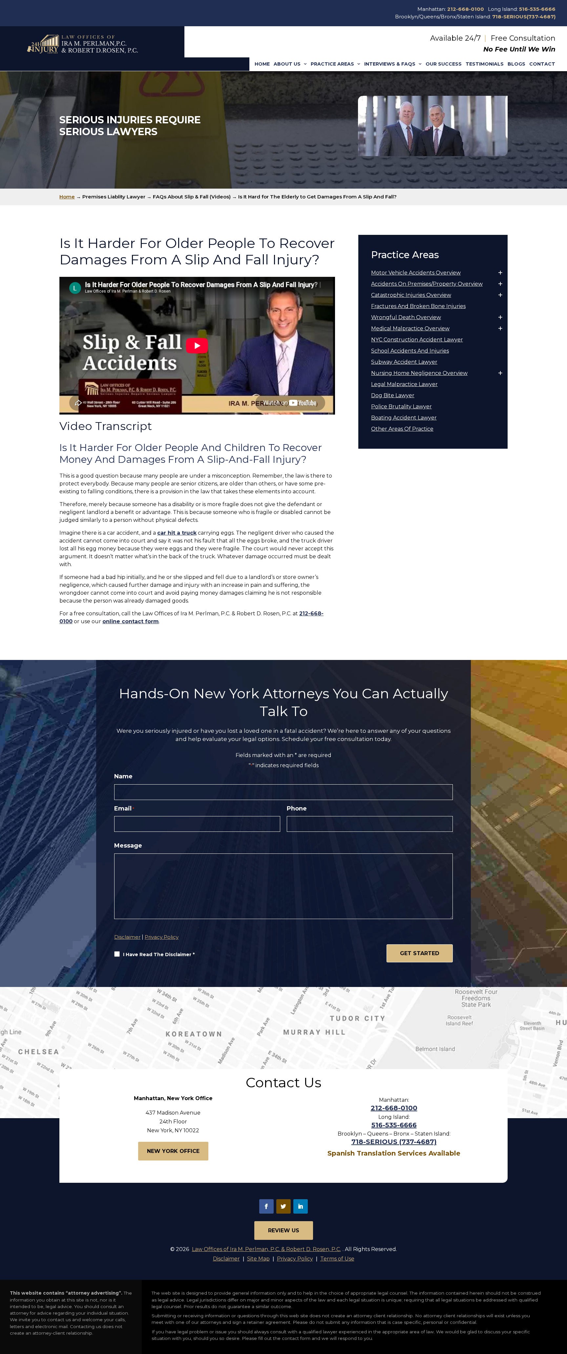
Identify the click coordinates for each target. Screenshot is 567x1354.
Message (128, 845)
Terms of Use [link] (337, 1259)
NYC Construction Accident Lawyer (417, 340)
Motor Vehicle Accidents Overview (416, 273)
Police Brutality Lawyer (401, 406)
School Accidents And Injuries (410, 351)
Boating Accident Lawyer (404, 418)
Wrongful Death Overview (406, 317)
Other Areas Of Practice (402, 429)
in (300, 1206)
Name (123, 776)
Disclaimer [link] (226, 1259)
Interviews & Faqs (389, 64)
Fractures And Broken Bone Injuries (418, 306)
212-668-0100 (465, 9)
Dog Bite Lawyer (392, 395)
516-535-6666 (537, 9)
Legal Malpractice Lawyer (404, 384)
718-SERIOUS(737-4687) (524, 16)
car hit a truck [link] (177, 533)
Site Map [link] (258, 1259)
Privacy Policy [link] (295, 1259)
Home (262, 64)
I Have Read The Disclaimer (159, 954)
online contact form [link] (130, 621)
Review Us (283, 1230)
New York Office (173, 1151)
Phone (297, 808)
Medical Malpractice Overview (410, 328)
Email (124, 808)
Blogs (516, 64)
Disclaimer (127, 937)
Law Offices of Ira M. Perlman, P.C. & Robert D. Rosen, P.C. (266, 1249)
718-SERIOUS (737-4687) (394, 1142)
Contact (542, 64)
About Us (287, 64)
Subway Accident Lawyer (404, 362)
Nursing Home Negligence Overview (419, 373)
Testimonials (485, 64)
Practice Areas (332, 64)
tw (283, 1206)
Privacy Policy (161, 937)
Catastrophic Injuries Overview (411, 295)
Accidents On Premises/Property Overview (427, 284)
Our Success (444, 64)
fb (266, 1206)
